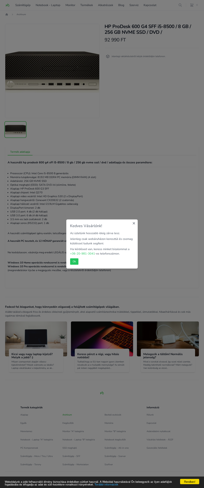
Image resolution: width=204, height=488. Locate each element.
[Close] (134, 223)
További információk (106, 484)
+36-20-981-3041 (82, 253)
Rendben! (189, 482)
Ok (74, 261)
